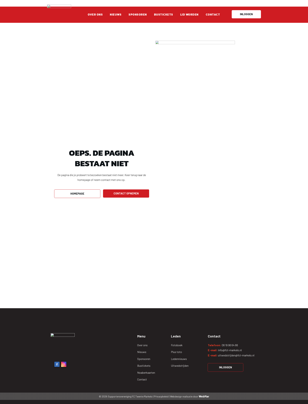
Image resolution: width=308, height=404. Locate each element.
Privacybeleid (161, 396)
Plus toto (176, 352)
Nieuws (141, 352)
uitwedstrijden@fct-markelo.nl (236, 355)
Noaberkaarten (146, 372)
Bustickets (143, 365)
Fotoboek (177, 345)
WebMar (204, 396)
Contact (142, 379)
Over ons (142, 345)
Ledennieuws (179, 358)
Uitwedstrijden (180, 365)
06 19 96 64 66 (230, 345)
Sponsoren (143, 358)
